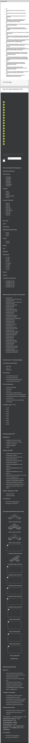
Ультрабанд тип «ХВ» (10, 285)
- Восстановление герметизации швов (14, 392)
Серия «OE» (8, 214)
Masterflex (5, 251)
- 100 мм (7, 422)
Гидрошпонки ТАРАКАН (11, 334)
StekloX (5, 245)
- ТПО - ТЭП (8, 368)
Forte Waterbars (9, 184)
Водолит (5, 272)
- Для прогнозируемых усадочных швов (14, 379)
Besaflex (7, 194)
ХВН (6, 115)
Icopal (4, 223)
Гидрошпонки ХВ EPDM (11, 340)
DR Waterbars (8, 182)
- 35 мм (7, 415)
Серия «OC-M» (8, 208)
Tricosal (5, 238)
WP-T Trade (5, 220)
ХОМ (6, 120)
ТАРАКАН (7, 128)
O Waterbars (8, 185)
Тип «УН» (7, 266)
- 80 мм (7, 420)
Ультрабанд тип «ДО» (10, 283)
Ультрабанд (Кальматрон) (9, 278)
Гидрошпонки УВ (10, 337)
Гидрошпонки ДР (10, 325)
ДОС (6, 138)
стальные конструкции (13, 682)
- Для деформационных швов (12, 375)
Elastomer (8, 242)
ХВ (6, 112)
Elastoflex (8, 192)
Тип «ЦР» (7, 269)
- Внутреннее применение (11, 387)
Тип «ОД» (8, 260)
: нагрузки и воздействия (14, 673)
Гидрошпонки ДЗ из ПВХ (11, 310)
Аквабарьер (6, 171)
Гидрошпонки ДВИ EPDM (11, 305)
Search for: (5, 158)
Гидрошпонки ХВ (10, 338)
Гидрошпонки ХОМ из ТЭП (12, 352)
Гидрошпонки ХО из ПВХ (11, 347)
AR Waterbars (8, 177)
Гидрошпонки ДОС (10, 322)
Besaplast (5, 188)
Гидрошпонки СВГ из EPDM (12, 331)
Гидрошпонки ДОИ (10, 319)
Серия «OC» (8, 207)
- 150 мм (7, 424)
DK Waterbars (8, 181)
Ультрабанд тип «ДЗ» (10, 282)
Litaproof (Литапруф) (8, 200)
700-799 (7, 234)
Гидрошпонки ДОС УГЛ (11, 324)
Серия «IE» (8, 206)
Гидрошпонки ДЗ (10, 308)
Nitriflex (7, 191)
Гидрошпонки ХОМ (10, 349)
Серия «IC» (8, 204)
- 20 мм (7, 409)
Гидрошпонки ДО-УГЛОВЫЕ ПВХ (13, 318)
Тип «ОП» (8, 261)
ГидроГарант (6, 254)
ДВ (6, 102)
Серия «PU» (8, 211)
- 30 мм (7, 413)
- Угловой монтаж (9, 398)
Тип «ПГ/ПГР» (8, 263)
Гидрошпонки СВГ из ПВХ (12, 333)
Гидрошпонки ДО (10, 313)
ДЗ (6, 107)
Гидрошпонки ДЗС (10, 312)
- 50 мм (7, 418)
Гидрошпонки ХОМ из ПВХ (12, 350)
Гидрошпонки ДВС (10, 306)
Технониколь (6, 226)
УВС (6, 133)
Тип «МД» (8, 258)
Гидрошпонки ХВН (10, 343)
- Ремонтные (8, 390)
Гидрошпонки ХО (10, 344)
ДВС (6, 136)
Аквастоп (12, 171)
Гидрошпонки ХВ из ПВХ (11, 341)
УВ (6, 130)
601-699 (7, 232)
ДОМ (6, 123)
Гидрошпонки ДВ (10, 300)
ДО (6, 104)
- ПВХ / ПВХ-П (8, 366)
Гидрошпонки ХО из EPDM (12, 346)
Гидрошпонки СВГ (10, 330)
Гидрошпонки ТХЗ (10, 335)
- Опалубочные (9, 389)
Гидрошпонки (9, 297)
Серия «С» (8, 203)
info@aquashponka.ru (15, 501)
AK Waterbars (8, 178)
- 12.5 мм (7, 407)
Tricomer (7, 241)
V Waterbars (8, 179)
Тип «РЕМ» (8, 264)
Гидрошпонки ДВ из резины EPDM (14, 302)
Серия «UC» (8, 213)
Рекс (4, 248)
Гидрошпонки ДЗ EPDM (11, 309)
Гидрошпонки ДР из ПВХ (11, 328)
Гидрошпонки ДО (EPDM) (11, 315)
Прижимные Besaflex (10, 195)
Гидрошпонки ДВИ (10, 303)
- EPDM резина (9, 369)
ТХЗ (6, 144)
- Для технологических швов (12, 377)
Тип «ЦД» (8, 267)
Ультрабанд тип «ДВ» (10, 280)
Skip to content (4, 1)
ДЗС (6, 109)
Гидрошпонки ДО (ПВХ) (11, 316)
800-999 (7, 235)
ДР (6, 125)
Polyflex (7, 197)
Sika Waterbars (6, 174)
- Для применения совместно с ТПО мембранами (16, 396)
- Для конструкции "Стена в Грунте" (13, 381)
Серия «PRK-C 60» (9, 210)
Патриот (5, 275)
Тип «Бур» (8, 257)
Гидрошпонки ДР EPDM (11, 327)
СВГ (6, 141)
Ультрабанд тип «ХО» (10, 286)
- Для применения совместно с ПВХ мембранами (16, 394)
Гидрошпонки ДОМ (10, 321)
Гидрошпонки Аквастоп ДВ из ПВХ (14, 299)
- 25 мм (7, 411)
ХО (6, 117)
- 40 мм (7, 416)
